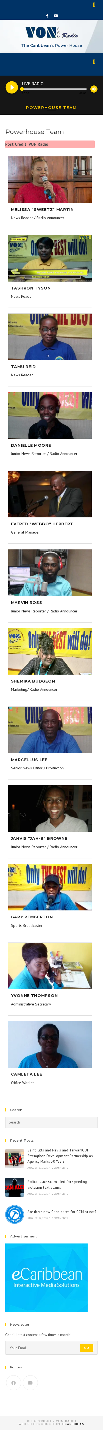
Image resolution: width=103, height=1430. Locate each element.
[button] (94, 4)
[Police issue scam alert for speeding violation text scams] (14, 1187)
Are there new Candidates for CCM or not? (61, 1212)
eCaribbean (73, 1424)
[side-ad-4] (46, 1277)
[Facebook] (47, 16)
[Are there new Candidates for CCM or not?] (14, 1214)
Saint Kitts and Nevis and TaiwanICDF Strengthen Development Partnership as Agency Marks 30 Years (60, 1156)
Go (86, 1348)
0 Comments (60, 1168)
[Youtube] (56, 16)
